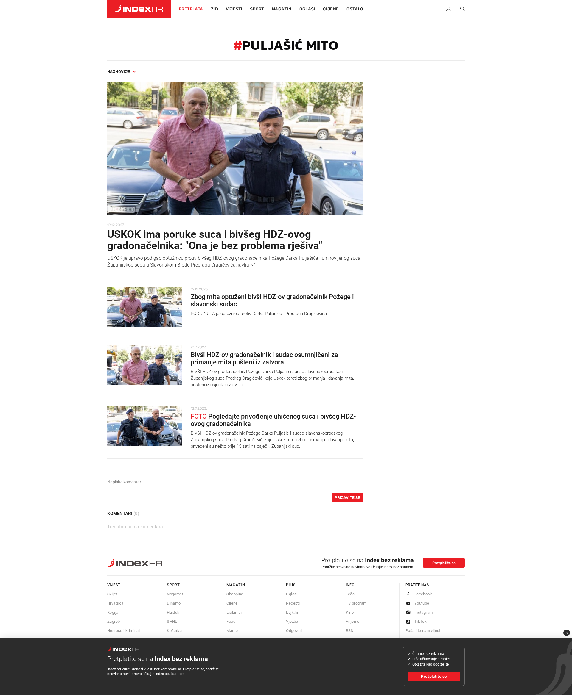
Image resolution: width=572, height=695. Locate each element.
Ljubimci (234, 612)
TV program (356, 603)
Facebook (423, 594)
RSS (349, 630)
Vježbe (292, 621)
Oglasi (307, 9)
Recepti (293, 603)
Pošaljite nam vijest (423, 630)
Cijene (331, 9)
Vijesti (234, 9)
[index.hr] (139, 9)
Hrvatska (115, 603)
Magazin (235, 585)
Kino (350, 612)
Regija (112, 612)
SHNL (172, 621)
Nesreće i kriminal (123, 630)
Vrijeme (353, 621)
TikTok (420, 621)
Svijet (112, 594)
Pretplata (191, 9)
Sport (257, 9)
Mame (232, 630)
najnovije (118, 71)
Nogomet (175, 594)
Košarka (174, 630)
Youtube (421, 603)
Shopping (234, 594)
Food (230, 621)
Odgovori (294, 630)
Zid (214, 9)
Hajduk (173, 612)
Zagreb (113, 621)
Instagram (423, 612)
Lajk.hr (292, 612)
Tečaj (351, 594)
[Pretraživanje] (460, 9)
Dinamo (174, 603)
